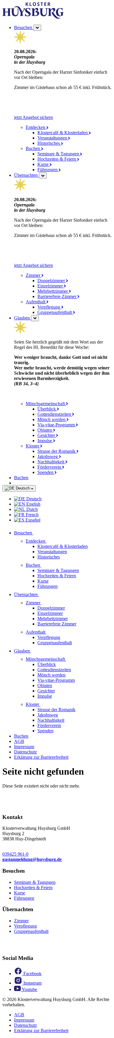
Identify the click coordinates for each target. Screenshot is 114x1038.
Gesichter (46, 435)
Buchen (33, 148)
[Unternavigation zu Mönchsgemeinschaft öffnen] (69, 659)
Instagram (32, 982)
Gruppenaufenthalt (55, 312)
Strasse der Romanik (57, 451)
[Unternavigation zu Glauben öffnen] (34, 650)
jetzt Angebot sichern (33, 117)
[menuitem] (63, 499)
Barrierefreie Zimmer (57, 296)
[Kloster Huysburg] (33, 17)
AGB (19, 741)
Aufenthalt (36, 301)
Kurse (43, 164)
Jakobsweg (48, 456)
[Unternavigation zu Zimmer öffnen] (45, 602)
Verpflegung (49, 306)
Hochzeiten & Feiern (57, 159)
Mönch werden (52, 419)
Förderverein (49, 467)
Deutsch (23, 488)
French (32, 514)
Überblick (47, 408)
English (32, 504)
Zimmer (34, 275)
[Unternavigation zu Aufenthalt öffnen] (49, 632)
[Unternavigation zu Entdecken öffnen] (49, 541)
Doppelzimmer (51, 280)
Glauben (22, 317)
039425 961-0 (15, 854)
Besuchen (23, 27)
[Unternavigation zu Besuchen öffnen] (36, 532)
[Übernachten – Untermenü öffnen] (43, 175)
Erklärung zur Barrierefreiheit (41, 757)
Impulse (45, 440)
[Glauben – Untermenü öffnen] (35, 318)
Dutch (31, 509)
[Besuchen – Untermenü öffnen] (37, 28)
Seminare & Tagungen (58, 153)
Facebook (32, 973)
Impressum (24, 746)
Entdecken (36, 127)
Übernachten (26, 175)
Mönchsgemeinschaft (46, 403)
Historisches (49, 143)
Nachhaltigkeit (51, 461)
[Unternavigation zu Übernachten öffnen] (42, 594)
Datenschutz (25, 751)
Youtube (29, 989)
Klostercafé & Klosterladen (63, 132)
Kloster (33, 445)
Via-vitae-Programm (56, 424)
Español (32, 519)
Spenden (46, 472)
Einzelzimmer (50, 285)
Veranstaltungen (52, 137)
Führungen (48, 169)
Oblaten (45, 430)
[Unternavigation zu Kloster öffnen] (43, 704)
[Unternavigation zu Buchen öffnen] (44, 565)
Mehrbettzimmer (53, 291)
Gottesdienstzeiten (54, 414)
